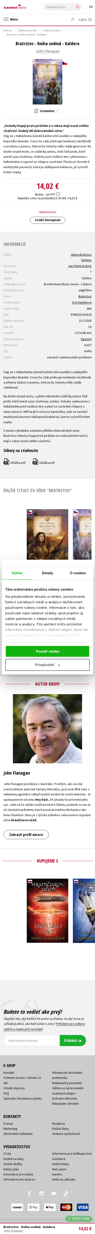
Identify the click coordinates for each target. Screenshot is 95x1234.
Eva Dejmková (82, 302)
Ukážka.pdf (15, 463)
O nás (7, 1153)
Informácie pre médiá (18, 1174)
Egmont (86, 339)
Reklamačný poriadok (67, 1083)
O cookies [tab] (78, 573)
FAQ (6, 1093)
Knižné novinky (13, 1159)
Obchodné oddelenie (18, 1134)
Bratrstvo (85, 296)
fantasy (86, 260)
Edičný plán (11, 1169)
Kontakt (8, 1072)
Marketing (10, 1129)
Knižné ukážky (13, 1164)
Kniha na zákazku (63, 1179)
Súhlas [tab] (17, 573)
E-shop (8, 1123)
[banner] (24, 5)
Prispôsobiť (44, 665)
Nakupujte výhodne (65, 1103)
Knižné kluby (60, 1129)
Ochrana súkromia (64, 1098)
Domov (7, 30)
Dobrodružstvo (51, 30)
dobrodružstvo (81, 255)
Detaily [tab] (47, 573)
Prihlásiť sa (72, 1040)
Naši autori (59, 1169)
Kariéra (57, 1174)
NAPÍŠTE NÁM (80, 1219)
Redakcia (58, 1123)
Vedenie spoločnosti (66, 1134)
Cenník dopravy (14, 1088)
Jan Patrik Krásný (80, 266)
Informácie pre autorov (19, 1179)
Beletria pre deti (27, 30)
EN (91, 7)
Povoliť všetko (47, 651)
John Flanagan (47, 51)
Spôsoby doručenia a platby (22, 1098)
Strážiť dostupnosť (47, 220)
